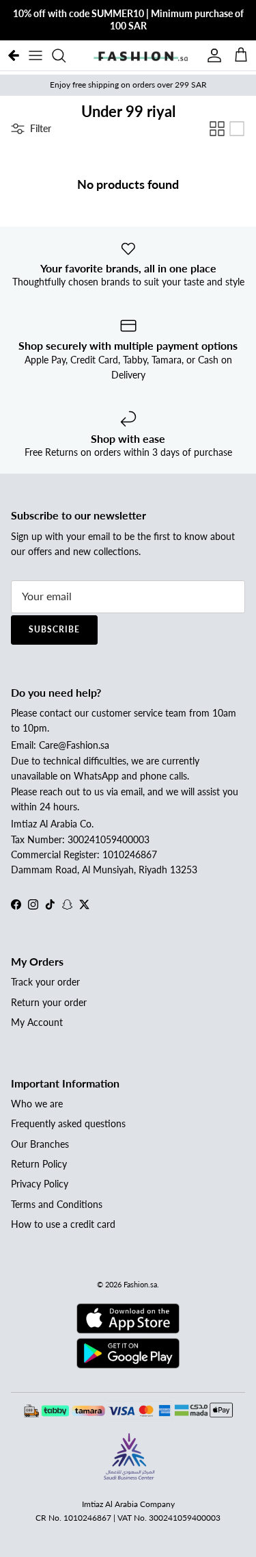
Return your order (49, 1002)
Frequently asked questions (68, 1123)
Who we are (37, 1103)
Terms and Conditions (56, 1204)
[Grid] (217, 128)
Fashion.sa (140, 1284)
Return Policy (39, 1164)
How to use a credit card (63, 1224)
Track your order (45, 982)
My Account (37, 1022)
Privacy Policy (39, 1183)
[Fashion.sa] (140, 55)
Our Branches (40, 1144)
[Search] (66, 55)
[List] (237, 128)
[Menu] (35, 55)
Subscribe (54, 629)
